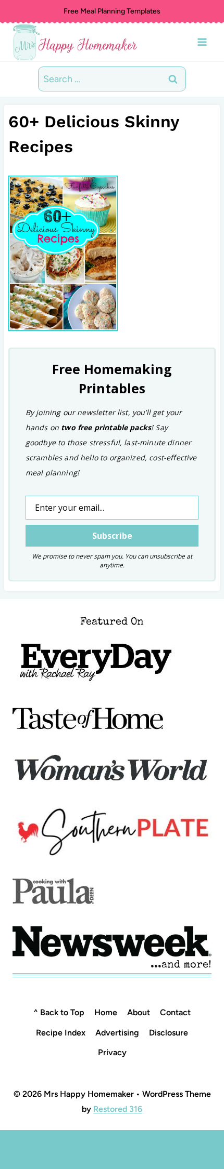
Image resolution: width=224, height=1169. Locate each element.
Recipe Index (60, 1033)
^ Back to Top (58, 1012)
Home (105, 1012)
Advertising (117, 1033)
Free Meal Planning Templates (112, 11)
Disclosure (168, 1033)
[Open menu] (201, 42)
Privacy (112, 1052)
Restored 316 (117, 1109)
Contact (175, 1012)
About (138, 1012)
